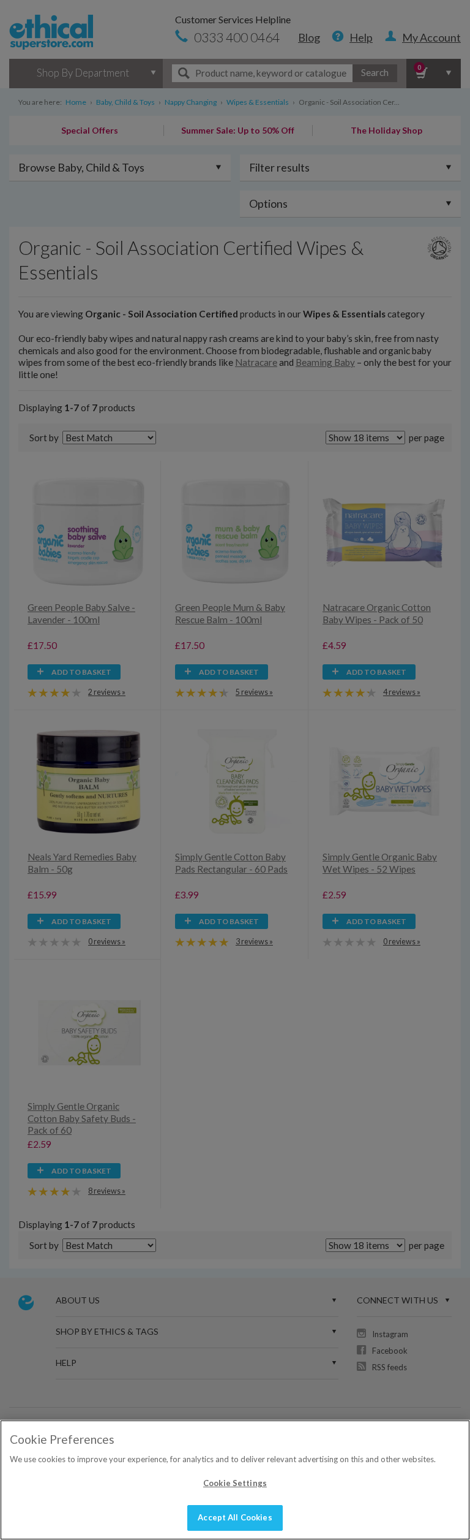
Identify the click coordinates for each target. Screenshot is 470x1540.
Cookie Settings (235, 1483)
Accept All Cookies (235, 1517)
